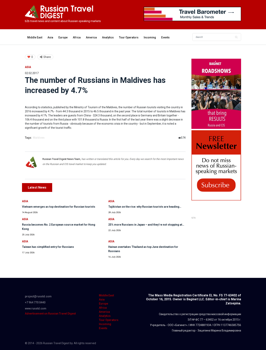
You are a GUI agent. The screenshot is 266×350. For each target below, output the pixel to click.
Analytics (108, 37)
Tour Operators (128, 37)
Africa (77, 37)
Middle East (34, 37)
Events (165, 37)
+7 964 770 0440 (35, 302)
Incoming (150, 37)
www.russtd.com (35, 308)
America (91, 37)
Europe (63, 37)
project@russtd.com (38, 296)
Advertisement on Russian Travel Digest (50, 313)
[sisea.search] (236, 37)
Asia (50, 37)
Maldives (39, 137)
